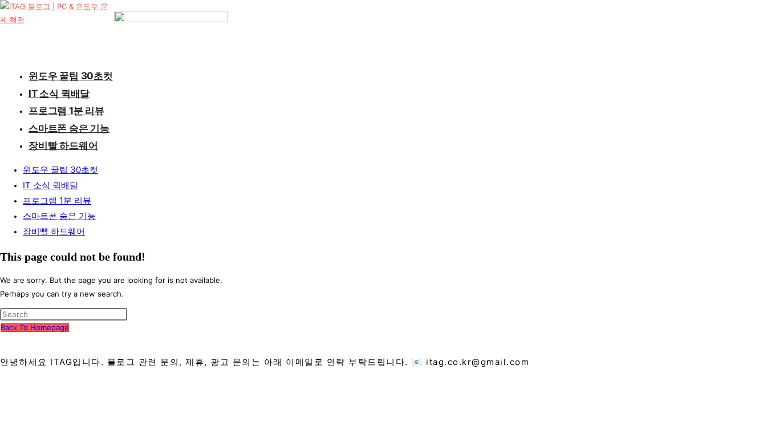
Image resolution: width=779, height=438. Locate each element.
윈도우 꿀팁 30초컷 (60, 169)
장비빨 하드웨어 (54, 231)
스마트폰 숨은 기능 (59, 215)
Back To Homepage (35, 327)
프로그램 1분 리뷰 (57, 200)
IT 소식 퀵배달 (50, 185)
